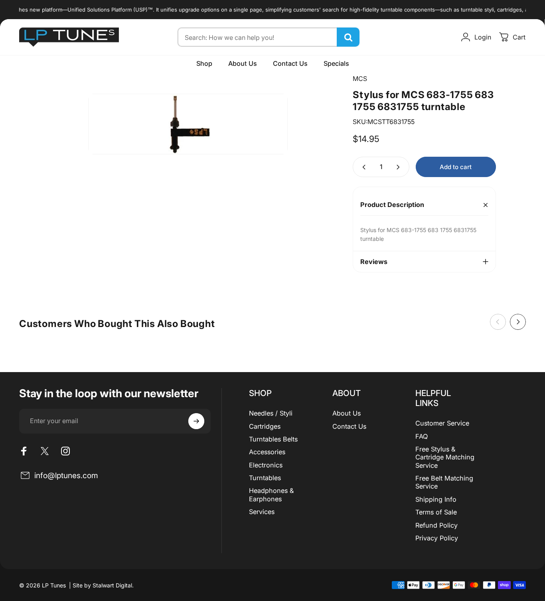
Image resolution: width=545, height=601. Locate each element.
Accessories (267, 452)
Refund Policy (436, 525)
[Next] (518, 322)
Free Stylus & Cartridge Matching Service (444, 457)
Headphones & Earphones (271, 494)
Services (261, 512)
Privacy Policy (436, 538)
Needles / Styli (270, 413)
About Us (346, 413)
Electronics (265, 465)
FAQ (421, 436)
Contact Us (349, 426)
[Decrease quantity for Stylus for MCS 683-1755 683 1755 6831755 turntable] (362, 167)
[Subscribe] (196, 421)
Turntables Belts (273, 439)
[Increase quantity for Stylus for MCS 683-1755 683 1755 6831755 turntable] (400, 167)
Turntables (265, 478)
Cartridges (264, 426)
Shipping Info (435, 499)
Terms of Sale (436, 512)
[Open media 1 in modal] (188, 124)
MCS (360, 79)
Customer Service (442, 423)
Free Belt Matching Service (444, 482)
